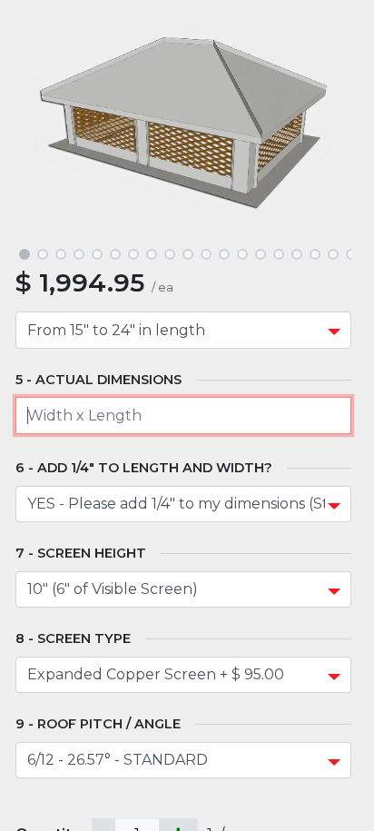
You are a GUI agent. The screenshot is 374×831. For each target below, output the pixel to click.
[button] (40, 123)
